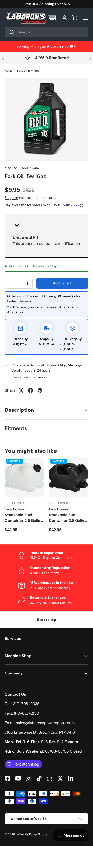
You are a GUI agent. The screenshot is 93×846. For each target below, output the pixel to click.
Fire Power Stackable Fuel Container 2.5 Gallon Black (68, 515)
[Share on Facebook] (30, 390)
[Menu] (85, 18)
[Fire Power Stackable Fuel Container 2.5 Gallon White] (24, 477)
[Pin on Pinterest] (40, 390)
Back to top (46, 619)
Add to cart (62, 283)
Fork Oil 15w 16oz (28, 71)
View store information (29, 377)
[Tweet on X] (21, 390)
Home (9, 71)
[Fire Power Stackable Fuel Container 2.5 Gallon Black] (68, 477)
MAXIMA (11, 168)
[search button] (10, 32)
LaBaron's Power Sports (31, 834)
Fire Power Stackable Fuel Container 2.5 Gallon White (24, 515)
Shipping (11, 198)
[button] (52, 18)
